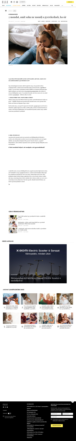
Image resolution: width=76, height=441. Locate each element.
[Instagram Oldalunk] (5, 407)
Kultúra (29, 5)
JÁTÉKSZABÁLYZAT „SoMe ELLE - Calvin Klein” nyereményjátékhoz (35, 429)
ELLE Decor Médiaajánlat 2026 (32, 414)
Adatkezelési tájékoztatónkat (59, 420)
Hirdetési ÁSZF (29, 437)
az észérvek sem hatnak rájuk (32, 91)
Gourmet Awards (16, 5)
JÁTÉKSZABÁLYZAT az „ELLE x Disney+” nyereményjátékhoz (37, 406)
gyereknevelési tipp (64, 21)
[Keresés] (72, 5)
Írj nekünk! (5, 410)
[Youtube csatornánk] (17, 2)
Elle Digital (8, 5)
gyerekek (43, 21)
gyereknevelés (48, 21)
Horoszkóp (57, 5)
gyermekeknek (16, 94)
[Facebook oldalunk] (11, 2)
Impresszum (29, 408)
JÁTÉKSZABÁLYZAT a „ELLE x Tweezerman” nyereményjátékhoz (35, 435)
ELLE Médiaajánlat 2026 (31, 412)
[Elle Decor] (5, 404)
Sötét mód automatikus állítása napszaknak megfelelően (10, 417)
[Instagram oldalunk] (14, 2)
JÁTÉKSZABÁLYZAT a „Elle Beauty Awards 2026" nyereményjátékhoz (35, 426)
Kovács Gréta (23, 21)
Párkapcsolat (45, 5)
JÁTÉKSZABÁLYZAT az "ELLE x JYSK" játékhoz (35, 432)
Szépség (23, 5)
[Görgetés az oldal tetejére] (72, 401)
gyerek (39, 21)
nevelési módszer (54, 21)
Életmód (39, 5)
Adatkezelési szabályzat (31, 416)
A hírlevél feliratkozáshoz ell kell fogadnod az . (60, 420)
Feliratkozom (56, 425)
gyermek (35, 105)
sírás (59, 21)
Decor (51, 5)
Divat (3, 5)
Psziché (33, 5)
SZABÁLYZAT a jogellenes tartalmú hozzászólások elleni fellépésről (37, 422)
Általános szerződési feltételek (32, 410)
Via (9, 184)
